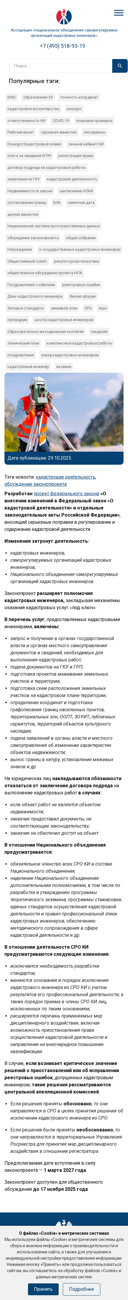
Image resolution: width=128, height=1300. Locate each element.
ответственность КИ (26, 120)
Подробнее (81, 1289)
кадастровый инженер (28, 366)
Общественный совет (27, 261)
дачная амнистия (22, 214)
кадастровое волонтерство (33, 109)
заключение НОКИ (76, 191)
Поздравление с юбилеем (31, 284)
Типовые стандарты (25, 308)
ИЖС (11, 97)
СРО (88, 308)
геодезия (99, 331)
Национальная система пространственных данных (53, 226)
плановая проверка (94, 120)
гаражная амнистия (59, 132)
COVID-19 (61, 120)
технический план (23, 343)
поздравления (20, 355)
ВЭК (57, 202)
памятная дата (81, 202)
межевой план (64, 308)
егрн (103, 308)
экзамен (63, 366)
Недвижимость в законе (29, 191)
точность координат (79, 97)
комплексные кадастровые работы (79, 343)
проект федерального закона (66, 493)
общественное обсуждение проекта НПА (44, 273)
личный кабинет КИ (86, 144)
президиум (17, 320)
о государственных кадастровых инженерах (80, 249)
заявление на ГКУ (23, 179)
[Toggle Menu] (119, 12)
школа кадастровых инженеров (63, 320)
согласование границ (26, 202)
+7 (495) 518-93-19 (62, 46)
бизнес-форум (83, 296)
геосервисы (95, 132)
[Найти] (120, 66)
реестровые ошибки (81, 284)
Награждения (19, 249)
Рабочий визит (20, 132)
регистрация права (75, 155)
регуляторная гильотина (76, 261)
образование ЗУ (38, 97)
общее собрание (81, 238)
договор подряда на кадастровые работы (46, 167)
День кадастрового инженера (35, 296)
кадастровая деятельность (72, 179)
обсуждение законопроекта (33, 238)
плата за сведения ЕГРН (29, 155)
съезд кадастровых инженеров (70, 355)
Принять (43, 1289)
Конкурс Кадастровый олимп (34, 144)
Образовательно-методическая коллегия (45, 331)
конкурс (74, 109)
